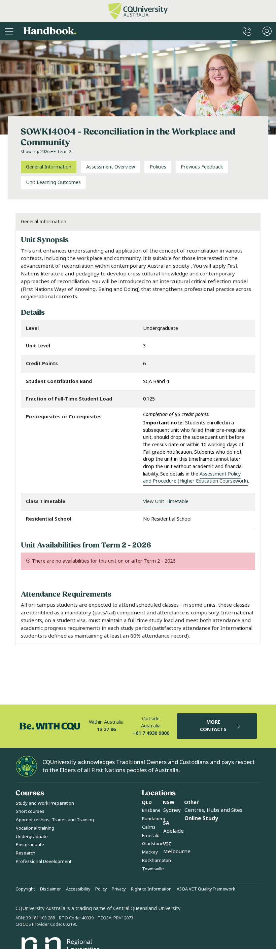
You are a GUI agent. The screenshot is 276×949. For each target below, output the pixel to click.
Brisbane (151, 810)
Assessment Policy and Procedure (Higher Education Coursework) (195, 477)
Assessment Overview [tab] (110, 166)
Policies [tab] (158, 166)
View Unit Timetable (165, 501)
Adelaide (173, 831)
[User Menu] (267, 31)
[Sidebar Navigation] (9, 31)
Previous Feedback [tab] (202, 166)
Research (25, 853)
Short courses (30, 811)
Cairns (149, 827)
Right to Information (151, 889)
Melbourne (177, 851)
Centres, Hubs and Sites (213, 810)
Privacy (119, 889)
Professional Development (43, 861)
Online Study (201, 818)
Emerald (151, 835)
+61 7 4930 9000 (151, 733)
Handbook (50, 31)
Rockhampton (156, 860)
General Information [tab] (48, 166)
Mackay (150, 852)
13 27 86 (106, 729)
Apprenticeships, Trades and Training (55, 820)
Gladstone (153, 843)
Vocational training (35, 828)
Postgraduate (30, 844)
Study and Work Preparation (45, 803)
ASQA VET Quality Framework (206, 889)
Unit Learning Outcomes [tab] (53, 182)
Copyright (25, 889)
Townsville (153, 869)
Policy (101, 889)
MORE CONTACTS (213, 726)
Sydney (172, 810)
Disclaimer (50, 889)
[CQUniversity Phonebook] (247, 31)
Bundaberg (153, 818)
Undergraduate (32, 836)
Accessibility (78, 889)
